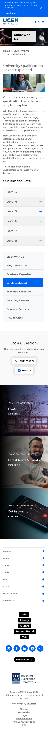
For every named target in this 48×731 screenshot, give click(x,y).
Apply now (11, 13)
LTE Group (24, 698)
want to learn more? (21, 403)
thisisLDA (31, 704)
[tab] (24, 192)
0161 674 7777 (26, 361)
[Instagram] (40, 650)
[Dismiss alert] (41, 8)
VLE (24, 637)
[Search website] (35, 22)
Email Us (26, 370)
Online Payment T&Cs (24, 722)
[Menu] (43, 22)
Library (24, 620)
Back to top (22, 659)
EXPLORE (13, 414)
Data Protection (24, 719)
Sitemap (24, 709)
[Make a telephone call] (39, 22)
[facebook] (16, 650)
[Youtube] (32, 650)
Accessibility (24, 712)
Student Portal (24, 631)
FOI (24, 725)
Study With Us (21, 51)
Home (6, 51)
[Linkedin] (24, 650)
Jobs (24, 614)
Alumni (24, 625)
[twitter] (8, 650)
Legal (24, 715)
